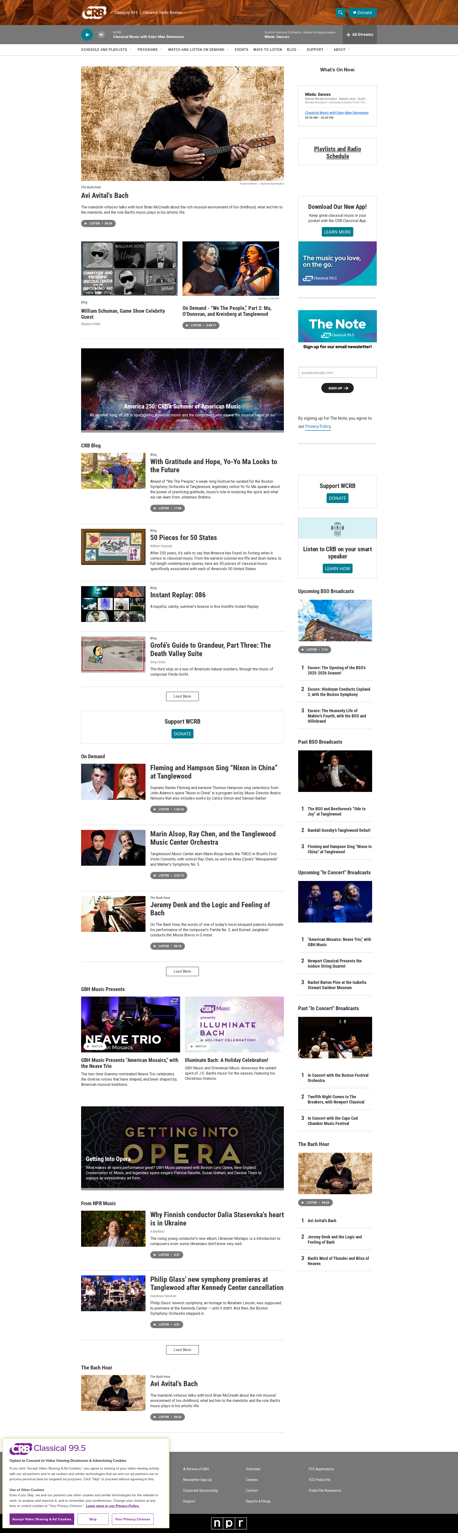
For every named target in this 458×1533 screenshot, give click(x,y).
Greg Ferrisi (157, 662)
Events (242, 50)
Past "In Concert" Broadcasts (328, 1008)
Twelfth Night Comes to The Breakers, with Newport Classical (336, 1099)
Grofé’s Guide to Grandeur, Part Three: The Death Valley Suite (210, 649)
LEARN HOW (337, 568)
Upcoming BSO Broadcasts (326, 591)
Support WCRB (183, 721)
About (340, 50)
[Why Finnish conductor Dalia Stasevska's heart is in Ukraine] (113, 1229)
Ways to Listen (267, 50)
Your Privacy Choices (132, 1519)
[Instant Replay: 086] (113, 604)
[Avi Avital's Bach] (182, 123)
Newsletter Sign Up (197, 1480)
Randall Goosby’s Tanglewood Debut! (339, 830)
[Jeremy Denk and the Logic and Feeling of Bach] (113, 914)
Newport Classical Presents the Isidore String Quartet (335, 963)
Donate (364, 12)
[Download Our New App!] (337, 263)
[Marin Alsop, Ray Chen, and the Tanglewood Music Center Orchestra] (113, 848)
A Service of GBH (196, 1469)
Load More (182, 696)
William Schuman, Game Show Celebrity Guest (123, 314)
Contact (252, 1490)
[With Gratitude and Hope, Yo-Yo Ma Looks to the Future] (113, 471)
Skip (93, 1519)
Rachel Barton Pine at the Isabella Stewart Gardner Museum (337, 985)
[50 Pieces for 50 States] (113, 547)
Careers (252, 1480)
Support (315, 50)
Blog (292, 50)
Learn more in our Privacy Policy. (112, 1506)
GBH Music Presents (103, 989)
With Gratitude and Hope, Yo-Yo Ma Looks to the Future (213, 465)
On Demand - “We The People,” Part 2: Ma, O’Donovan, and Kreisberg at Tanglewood (226, 311)
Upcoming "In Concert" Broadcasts (334, 872)
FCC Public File (319, 1480)
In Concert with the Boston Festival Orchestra (338, 1078)
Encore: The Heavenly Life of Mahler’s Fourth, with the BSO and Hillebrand (337, 716)
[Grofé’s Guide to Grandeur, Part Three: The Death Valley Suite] (113, 654)
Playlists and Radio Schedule (337, 152)
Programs (148, 50)
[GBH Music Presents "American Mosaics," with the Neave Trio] (130, 1024)
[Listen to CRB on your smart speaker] (337, 528)
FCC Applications (321, 1469)
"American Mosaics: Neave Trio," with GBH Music (339, 942)
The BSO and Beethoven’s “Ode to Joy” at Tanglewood (337, 811)
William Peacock (161, 546)
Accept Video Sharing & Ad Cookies (42, 1519)
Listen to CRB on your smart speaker (337, 553)
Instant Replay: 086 (178, 595)
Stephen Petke (90, 324)
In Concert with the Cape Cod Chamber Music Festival (333, 1121)
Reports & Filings (258, 1501)
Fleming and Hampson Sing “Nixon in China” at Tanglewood (214, 772)
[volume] (101, 34)
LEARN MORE (337, 232)
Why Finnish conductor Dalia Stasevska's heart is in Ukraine (217, 1218)
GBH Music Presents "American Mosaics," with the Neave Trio (129, 1063)
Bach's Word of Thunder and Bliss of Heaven (338, 1261)
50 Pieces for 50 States (183, 537)
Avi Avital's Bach (105, 195)
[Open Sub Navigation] (131, 50)
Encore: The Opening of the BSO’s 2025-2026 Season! (337, 670)
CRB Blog (91, 446)
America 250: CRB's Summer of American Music (182, 406)
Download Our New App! (337, 206)
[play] (87, 34)
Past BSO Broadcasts (320, 742)
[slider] (109, 34)
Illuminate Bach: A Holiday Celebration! (226, 1060)
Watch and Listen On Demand (196, 50)
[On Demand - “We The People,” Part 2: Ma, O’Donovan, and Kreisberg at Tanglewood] (230, 268)
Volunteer (253, 1469)
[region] (85, 1483)
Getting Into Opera (108, 1158)
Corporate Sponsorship (200, 1490)
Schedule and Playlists (104, 50)
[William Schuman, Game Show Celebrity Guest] (129, 268)
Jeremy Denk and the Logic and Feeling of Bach (210, 909)
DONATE (182, 734)
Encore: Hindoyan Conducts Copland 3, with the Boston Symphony (339, 692)
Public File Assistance (325, 1490)
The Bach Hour (91, 187)
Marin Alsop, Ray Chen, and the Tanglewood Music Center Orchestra (213, 838)
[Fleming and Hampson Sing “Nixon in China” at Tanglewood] (113, 782)
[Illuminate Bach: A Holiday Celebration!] (234, 1024)
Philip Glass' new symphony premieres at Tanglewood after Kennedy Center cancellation (217, 1283)
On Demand (93, 756)
